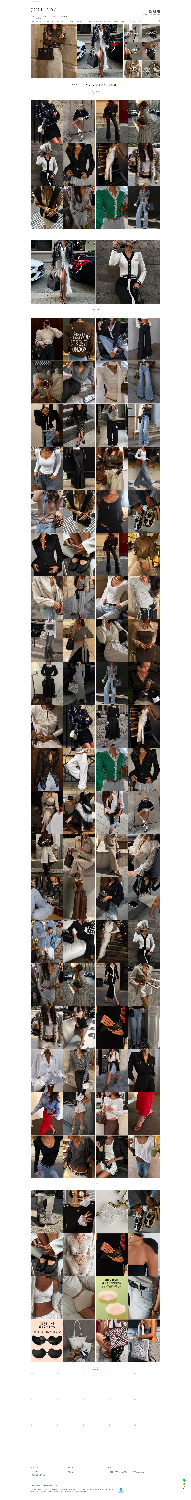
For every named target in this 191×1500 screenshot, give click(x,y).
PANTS (90, 21)
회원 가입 (38, 16)
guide (55, 1485)
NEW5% (38, 21)
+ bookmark (145, 14)
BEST (32, 21)
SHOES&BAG (98, 21)
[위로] (184, 1486)
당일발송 (135, 21)
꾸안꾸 (141, 21)
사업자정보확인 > (84, 1491)
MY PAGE (55, 16)
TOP (66, 21)
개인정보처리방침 (48, 1485)
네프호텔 (116, 21)
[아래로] (184, 1488)
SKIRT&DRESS (81, 21)
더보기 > (95, 93)
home (32, 1485)
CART (44, 16)
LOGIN (33, 16)
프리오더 (123, 21)
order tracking (155, 14)
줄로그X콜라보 (59, 21)
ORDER (49, 16)
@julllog (95, 1369)
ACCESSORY (107, 21)
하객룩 (129, 21)
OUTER (72, 21)
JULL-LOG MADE (48, 21)
